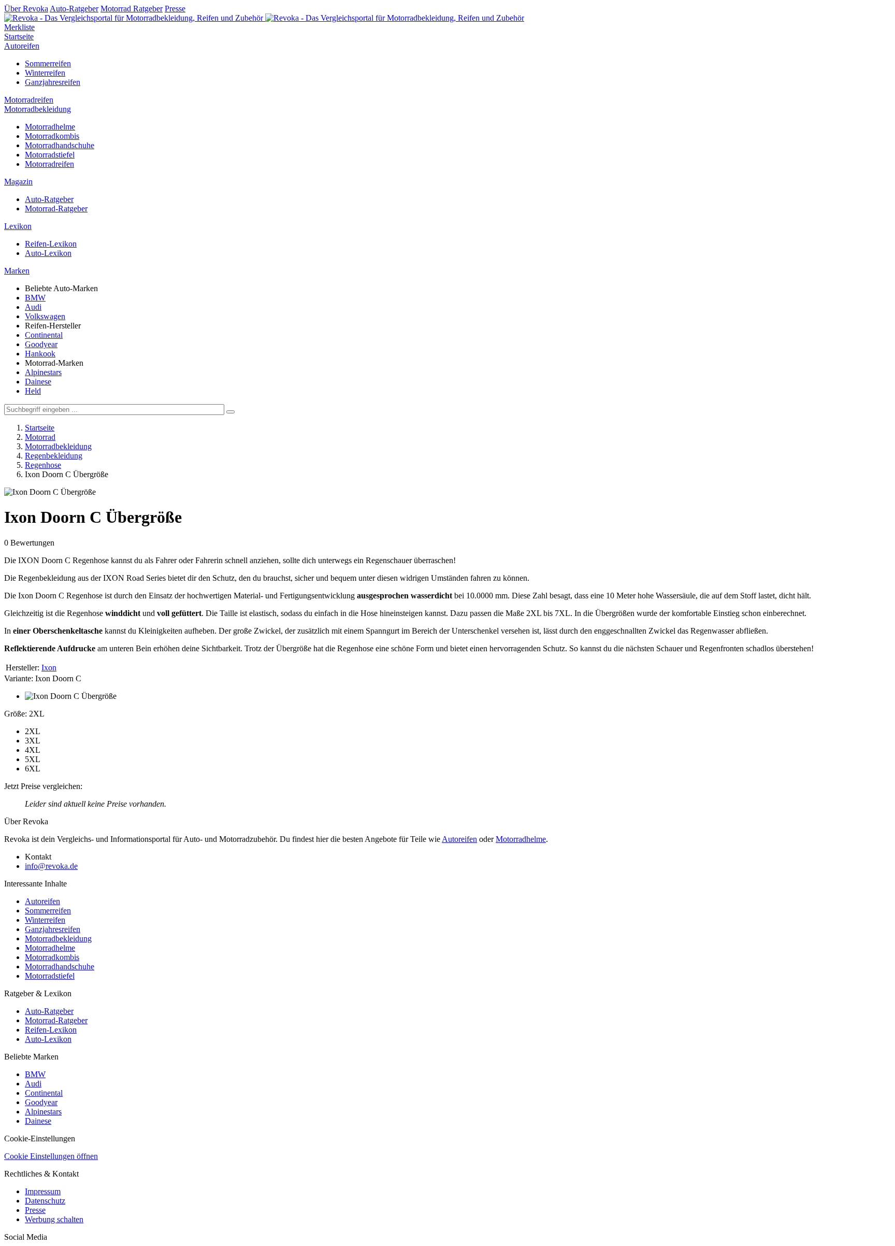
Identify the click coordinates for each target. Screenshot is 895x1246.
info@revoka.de (51, 866)
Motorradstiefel (50, 154)
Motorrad (40, 437)
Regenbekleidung (53, 455)
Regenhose (43, 465)
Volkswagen (45, 316)
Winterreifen (45, 72)
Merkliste (19, 27)
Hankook (40, 353)
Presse (175, 8)
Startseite (19, 36)
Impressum (43, 1191)
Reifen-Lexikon (51, 243)
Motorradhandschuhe (59, 145)
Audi (33, 307)
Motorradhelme (50, 126)
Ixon (48, 667)
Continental (44, 335)
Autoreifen (21, 45)
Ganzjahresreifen (52, 82)
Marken (17, 270)
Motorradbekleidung (37, 109)
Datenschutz (45, 1200)
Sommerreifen (48, 63)
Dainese (38, 381)
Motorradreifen (28, 99)
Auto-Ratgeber (74, 8)
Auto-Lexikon (48, 253)
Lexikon (18, 226)
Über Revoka (26, 8)
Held (33, 390)
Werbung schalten (54, 1219)
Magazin (18, 181)
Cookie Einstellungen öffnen (51, 1156)
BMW (35, 297)
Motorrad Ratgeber (131, 8)
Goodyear (41, 344)
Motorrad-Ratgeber (56, 208)
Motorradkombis (52, 136)
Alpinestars (43, 372)
